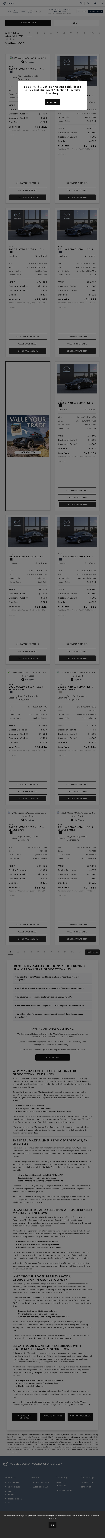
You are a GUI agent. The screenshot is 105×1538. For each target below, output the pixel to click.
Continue (52, 102)
